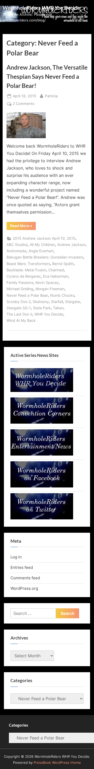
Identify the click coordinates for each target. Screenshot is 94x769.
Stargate (72, 302)
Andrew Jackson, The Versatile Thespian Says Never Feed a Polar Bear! (47, 76)
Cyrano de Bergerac (24, 276)
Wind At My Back (21, 320)
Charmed (56, 270)
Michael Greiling (20, 289)
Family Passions (20, 282)
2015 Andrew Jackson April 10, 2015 (44, 238)
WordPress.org (24, 588)
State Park (42, 308)
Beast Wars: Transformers (28, 264)
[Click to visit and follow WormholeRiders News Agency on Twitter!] (41, 517)
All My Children (42, 245)
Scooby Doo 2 (19, 302)
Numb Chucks (62, 295)
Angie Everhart (41, 251)
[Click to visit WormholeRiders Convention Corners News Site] (41, 422)
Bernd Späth (63, 264)
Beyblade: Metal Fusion (26, 270)
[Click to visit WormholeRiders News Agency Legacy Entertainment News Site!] (41, 454)
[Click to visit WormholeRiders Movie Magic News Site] (41, 390)
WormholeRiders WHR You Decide (41, 8)
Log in (16, 556)
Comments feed (25, 577)
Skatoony (41, 302)
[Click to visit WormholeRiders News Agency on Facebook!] (41, 486)
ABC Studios (17, 245)
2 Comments (23, 104)
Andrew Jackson (71, 245)
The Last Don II (19, 314)
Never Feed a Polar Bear (27, 295)
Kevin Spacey (47, 282)
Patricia (51, 96)
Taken (58, 308)
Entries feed (21, 567)
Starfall (57, 302)
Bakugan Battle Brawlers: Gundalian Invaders (45, 257)
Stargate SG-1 (19, 308)
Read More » (23, 226)
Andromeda (16, 251)
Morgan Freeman (50, 289)
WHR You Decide (48, 314)
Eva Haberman (55, 276)
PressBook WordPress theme (57, 763)
